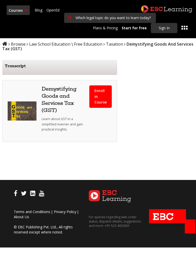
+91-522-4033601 (117, 226)
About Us (21, 216)
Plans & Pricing (105, 27)
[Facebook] (15, 194)
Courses (16, 10)
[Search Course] (69, 18)
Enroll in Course (100, 96)
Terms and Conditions (32, 211)
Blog (38, 10)
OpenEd (52, 10)
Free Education (88, 44)
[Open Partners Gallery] (184, 28)
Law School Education (49, 44)
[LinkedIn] (32, 194)
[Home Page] (110, 195)
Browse (18, 44)
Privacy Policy (65, 211)
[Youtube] (41, 194)
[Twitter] (24, 194)
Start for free (134, 27)
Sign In (164, 27)
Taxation (114, 44)
